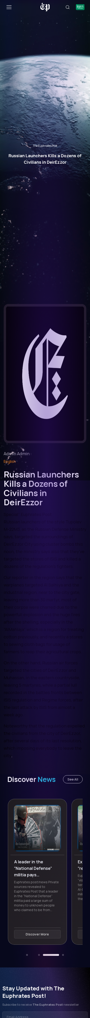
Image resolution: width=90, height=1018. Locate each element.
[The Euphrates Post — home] (45, 7)
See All (72, 779)
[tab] (27, 955)
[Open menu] (9, 7)
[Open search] (67, 7)
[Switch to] (80, 7)
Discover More (45, 934)
